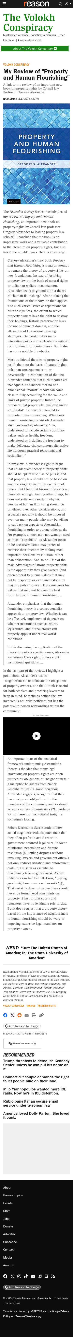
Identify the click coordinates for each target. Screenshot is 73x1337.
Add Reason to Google (23, 1026)
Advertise (9, 1234)
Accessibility (44, 1298)
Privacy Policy (61, 1298)
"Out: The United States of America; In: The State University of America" (36, 952)
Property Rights (47, 1005)
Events (7, 1203)
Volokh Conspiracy (16, 64)
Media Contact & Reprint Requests (25, 1033)
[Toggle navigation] (4, 4)
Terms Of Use (12, 1303)
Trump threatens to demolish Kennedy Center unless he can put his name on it (36, 1064)
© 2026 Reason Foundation (19, 1298)
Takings (31, 1005)
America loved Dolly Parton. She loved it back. (36, 1115)
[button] (68, 3)
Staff (6, 1211)
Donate (8, 1226)
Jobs (6, 1219)
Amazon (8, 1265)
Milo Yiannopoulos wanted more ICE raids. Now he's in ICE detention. (34, 1091)
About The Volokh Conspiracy (33, 48)
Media (7, 1257)
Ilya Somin (9, 98)
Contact (8, 1249)
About (7, 1187)
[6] (25, 853)
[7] (62, 883)
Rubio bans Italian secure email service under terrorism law (30, 1103)
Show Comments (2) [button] (24, 1043)
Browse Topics (13, 1195)
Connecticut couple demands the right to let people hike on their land (36, 1078)
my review (10, 217)
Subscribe (10, 1242)
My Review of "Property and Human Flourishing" (36, 74)
